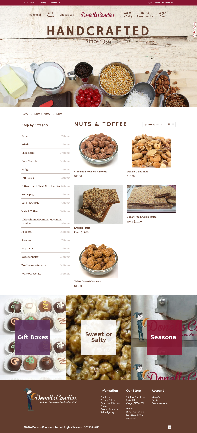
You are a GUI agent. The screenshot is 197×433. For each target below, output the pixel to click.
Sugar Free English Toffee (142, 217)
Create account (159, 403)
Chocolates (67, 14)
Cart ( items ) (165, 3)
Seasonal (35, 14)
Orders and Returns (110, 403)
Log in (150, 3)
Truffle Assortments (145, 14)
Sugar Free (162, 14)
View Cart (157, 397)
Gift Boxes (50, 14)
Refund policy (107, 412)
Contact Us (55, 3)
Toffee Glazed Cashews (87, 281)
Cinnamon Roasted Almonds (90, 171)
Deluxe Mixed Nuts (137, 171)
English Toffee (82, 227)
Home (25, 113)
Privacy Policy (108, 400)
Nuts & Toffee (42, 113)
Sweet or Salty (127, 14)
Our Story (42, 3)
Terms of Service (109, 409)
